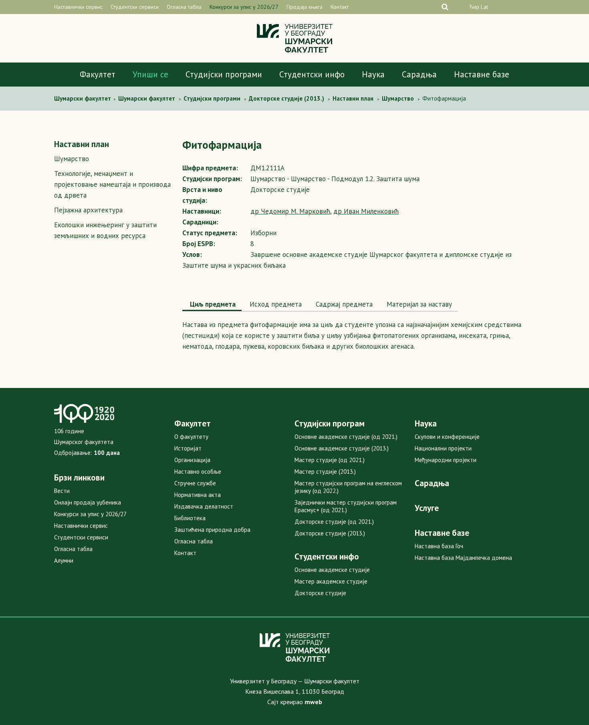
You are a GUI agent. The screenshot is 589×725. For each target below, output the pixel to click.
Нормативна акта (197, 495)
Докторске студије (320, 593)
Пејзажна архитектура (88, 210)
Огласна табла (184, 6)
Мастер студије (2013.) (325, 471)
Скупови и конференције (447, 436)
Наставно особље (197, 471)
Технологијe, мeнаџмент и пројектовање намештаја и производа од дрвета (112, 184)
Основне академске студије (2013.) (341, 448)
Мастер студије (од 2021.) (329, 460)
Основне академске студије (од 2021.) (345, 436)
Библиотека (190, 518)
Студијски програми (224, 74)
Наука (373, 74)
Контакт (340, 6)
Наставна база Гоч (439, 546)
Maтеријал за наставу (418, 304)
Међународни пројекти (445, 460)
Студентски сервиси (135, 6)
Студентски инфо (312, 74)
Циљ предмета (212, 304)
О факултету (191, 436)
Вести (62, 491)
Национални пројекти (443, 448)
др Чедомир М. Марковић (290, 211)
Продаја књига (304, 6)
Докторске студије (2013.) (329, 533)
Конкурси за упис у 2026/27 (244, 6)
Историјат (188, 448)
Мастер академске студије (330, 581)
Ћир (474, 6)
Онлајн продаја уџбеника (87, 502)
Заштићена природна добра (212, 529)
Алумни (63, 560)
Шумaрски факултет (83, 98)
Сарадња (419, 74)
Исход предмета (275, 304)
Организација (192, 460)
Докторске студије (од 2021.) (334, 521)
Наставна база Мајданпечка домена (463, 557)
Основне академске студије (332, 570)
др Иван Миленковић (366, 211)
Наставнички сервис (78, 6)
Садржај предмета (343, 304)
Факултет (97, 74)
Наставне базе (481, 74)
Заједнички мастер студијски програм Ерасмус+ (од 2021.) (345, 506)
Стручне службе (195, 483)
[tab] (212, 305)
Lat (484, 6)
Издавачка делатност (203, 506)
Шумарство (71, 158)
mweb (313, 702)
